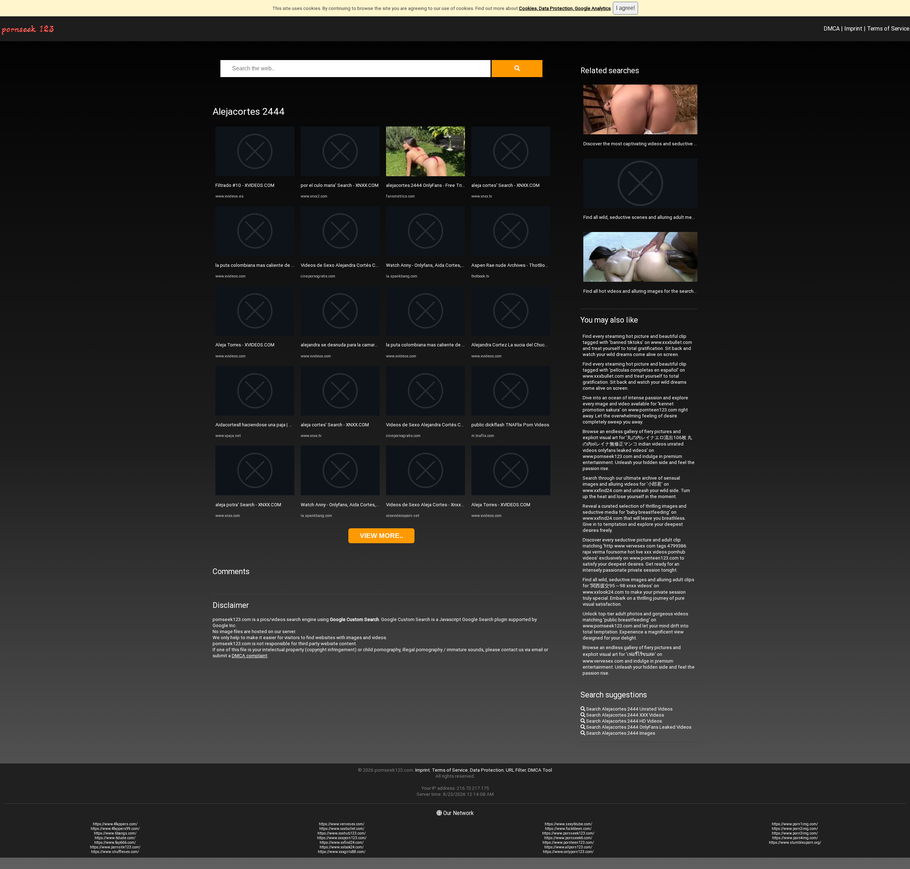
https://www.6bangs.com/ (115, 833)
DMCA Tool (540, 770)
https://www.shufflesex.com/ (115, 851)
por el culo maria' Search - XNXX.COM (340, 185)
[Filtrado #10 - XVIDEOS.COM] (254, 175)
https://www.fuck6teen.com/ (568, 828)
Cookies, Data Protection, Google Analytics (565, 8)
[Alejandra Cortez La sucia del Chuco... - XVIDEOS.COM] (510, 334)
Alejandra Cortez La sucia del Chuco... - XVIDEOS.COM (527, 345)
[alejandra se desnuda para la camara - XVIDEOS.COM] (340, 334)
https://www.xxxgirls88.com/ (341, 851)
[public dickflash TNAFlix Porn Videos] (510, 414)
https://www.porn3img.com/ (795, 833)
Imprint (853, 28)
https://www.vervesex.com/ (341, 824)
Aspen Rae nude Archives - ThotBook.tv (513, 265)
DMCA (832, 28)
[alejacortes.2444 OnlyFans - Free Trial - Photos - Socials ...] (425, 175)
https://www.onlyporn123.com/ (568, 851)
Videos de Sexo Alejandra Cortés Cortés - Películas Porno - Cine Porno (375, 265)
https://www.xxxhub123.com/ (341, 833)
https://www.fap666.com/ (115, 842)
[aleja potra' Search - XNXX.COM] (254, 494)
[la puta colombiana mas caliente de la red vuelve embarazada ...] (254, 254)
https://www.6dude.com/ (115, 838)
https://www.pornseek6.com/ (568, 838)
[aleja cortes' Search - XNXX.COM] (340, 414)
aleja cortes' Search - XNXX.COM (335, 425)
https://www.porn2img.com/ (795, 828)
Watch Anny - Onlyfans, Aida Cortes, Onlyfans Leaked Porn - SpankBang (375, 505)
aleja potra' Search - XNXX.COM (248, 505)
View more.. (381, 535)
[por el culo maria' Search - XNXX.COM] (340, 175)
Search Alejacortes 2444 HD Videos (623, 721)
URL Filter (516, 770)
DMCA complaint (249, 656)
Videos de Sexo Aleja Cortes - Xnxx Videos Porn (437, 505)
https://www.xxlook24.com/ (342, 847)
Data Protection (487, 770)
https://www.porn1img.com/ (795, 824)
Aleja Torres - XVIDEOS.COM (244, 345)
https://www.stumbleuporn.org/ (795, 842)
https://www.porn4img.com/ (795, 838)
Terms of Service (888, 28)
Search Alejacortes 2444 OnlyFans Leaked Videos (638, 727)
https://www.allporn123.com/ (568, 847)
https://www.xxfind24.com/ (342, 842)
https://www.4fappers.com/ (115, 824)
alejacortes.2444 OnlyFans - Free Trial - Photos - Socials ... (447, 185)
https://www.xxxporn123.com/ (341, 838)
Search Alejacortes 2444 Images (620, 733)
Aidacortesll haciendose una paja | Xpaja (257, 425)
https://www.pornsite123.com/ (115, 847)
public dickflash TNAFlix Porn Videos (510, 425)
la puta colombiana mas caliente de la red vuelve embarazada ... (282, 265)
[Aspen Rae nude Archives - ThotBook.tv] (510, 254)
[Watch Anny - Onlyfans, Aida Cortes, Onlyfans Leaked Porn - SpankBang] (340, 494)
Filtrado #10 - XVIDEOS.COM (244, 185)
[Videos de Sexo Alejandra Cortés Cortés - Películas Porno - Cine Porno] (340, 254)
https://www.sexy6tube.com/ (568, 824)
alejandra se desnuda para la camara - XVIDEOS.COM (356, 345)
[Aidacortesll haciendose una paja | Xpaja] (254, 414)
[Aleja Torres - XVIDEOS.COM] (254, 334)
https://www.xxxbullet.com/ (341, 828)
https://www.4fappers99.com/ (115, 828)
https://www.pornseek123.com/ (568, 833)
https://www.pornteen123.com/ (568, 842)
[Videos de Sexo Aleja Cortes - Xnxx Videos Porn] (425, 494)
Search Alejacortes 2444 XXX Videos (624, 715)
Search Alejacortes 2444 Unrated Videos (629, 709)
